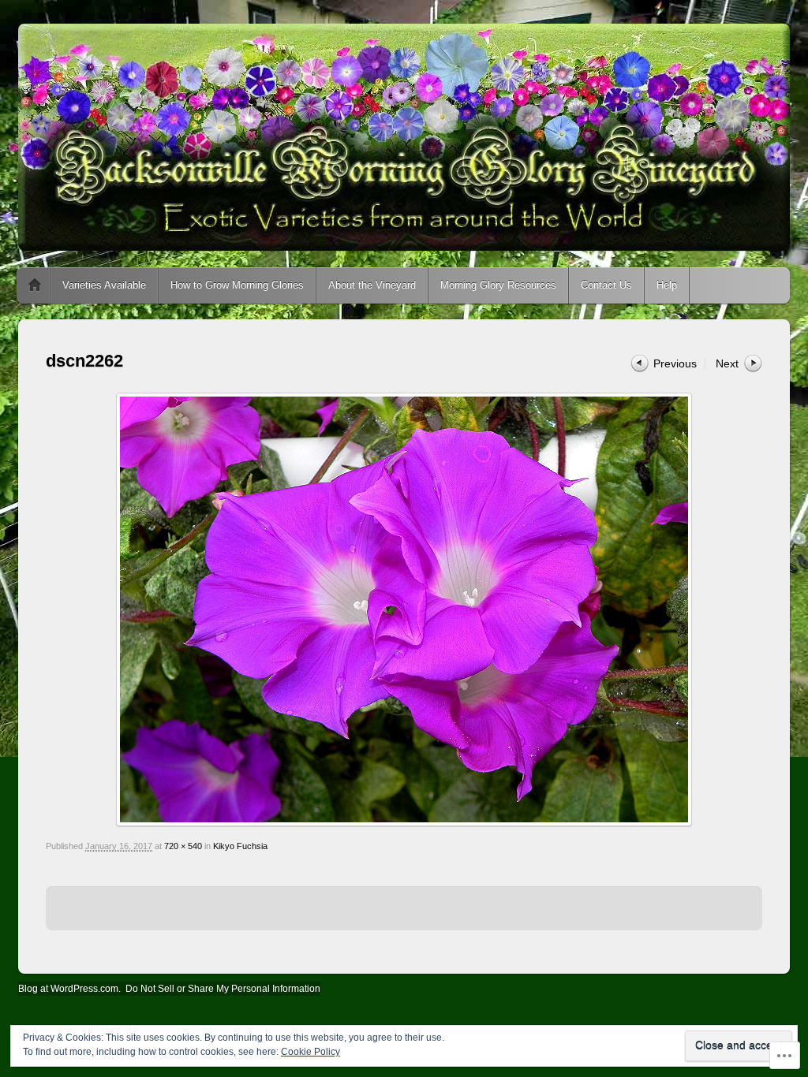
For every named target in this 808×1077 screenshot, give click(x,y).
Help (666, 285)
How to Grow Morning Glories (237, 285)
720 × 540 (183, 846)
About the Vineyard (372, 285)
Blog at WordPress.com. (69, 988)
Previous (675, 363)
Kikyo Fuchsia (240, 846)
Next (727, 363)
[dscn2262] (404, 609)
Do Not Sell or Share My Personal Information (222, 988)
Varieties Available (104, 285)
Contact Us (606, 285)
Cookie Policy (310, 1051)
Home (35, 285)
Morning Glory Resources (498, 285)
